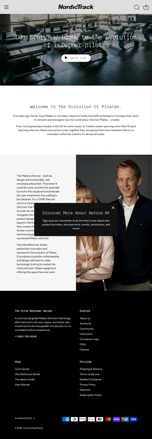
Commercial (22, 369)
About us (85, 318)
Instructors (86, 334)
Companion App (89, 339)
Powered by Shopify (33, 428)
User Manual (22, 384)
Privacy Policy (87, 384)
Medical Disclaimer (91, 379)
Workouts (85, 323)
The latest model (24, 379)
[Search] (137, 8)
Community (87, 328)
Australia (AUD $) (23, 418)
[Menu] (6, 7)
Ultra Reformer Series (27, 374)
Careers (84, 349)
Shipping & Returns (91, 369)
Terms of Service (90, 374)
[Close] (113, 208)
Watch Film (77, 58)
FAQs (83, 344)
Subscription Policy (91, 395)
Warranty (85, 389)
